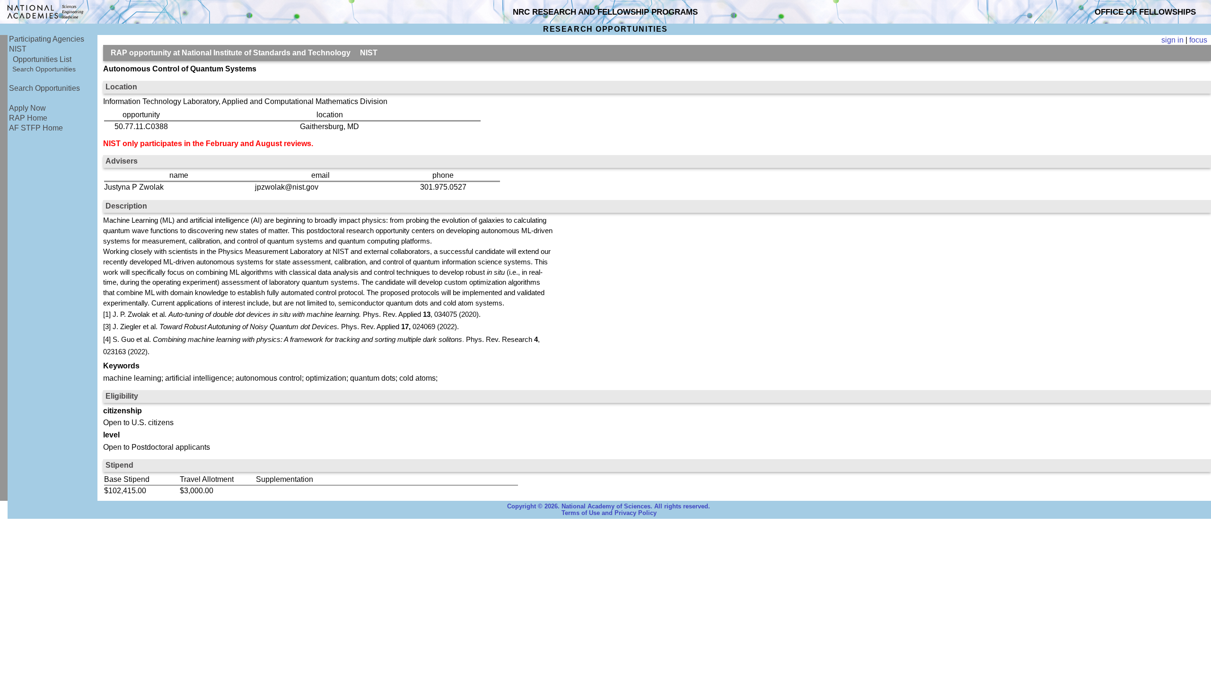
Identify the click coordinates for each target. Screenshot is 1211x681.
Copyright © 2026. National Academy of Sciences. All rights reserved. (608, 506)
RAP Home (28, 118)
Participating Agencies (46, 39)
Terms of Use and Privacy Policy (609, 513)
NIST (17, 49)
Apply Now (27, 108)
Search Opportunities (44, 69)
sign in (1172, 40)
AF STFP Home (36, 128)
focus (1198, 40)
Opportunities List (42, 59)
